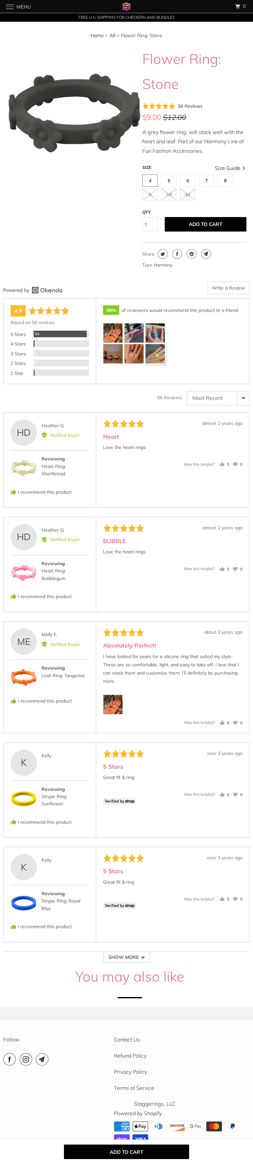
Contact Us (127, 1039)
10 (169, 194)
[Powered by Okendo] (33, 290)
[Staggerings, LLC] (126, 6)
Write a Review (228, 288)
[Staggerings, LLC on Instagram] (27, 1059)
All (112, 35)
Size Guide (228, 168)
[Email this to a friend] (205, 254)
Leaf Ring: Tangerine (63, 676)
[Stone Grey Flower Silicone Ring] (74, 113)
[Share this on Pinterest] (191, 254)
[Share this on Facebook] (176, 254)
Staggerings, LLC (155, 1103)
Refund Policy (130, 1055)
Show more (123, 957)
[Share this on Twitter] (162, 254)
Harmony (163, 264)
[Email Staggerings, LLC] (43, 1059)
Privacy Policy (130, 1071)
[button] (172, 106)
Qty (146, 212)
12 (187, 194)
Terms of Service (134, 1088)
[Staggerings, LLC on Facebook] (10, 1059)
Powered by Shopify (138, 1113)
